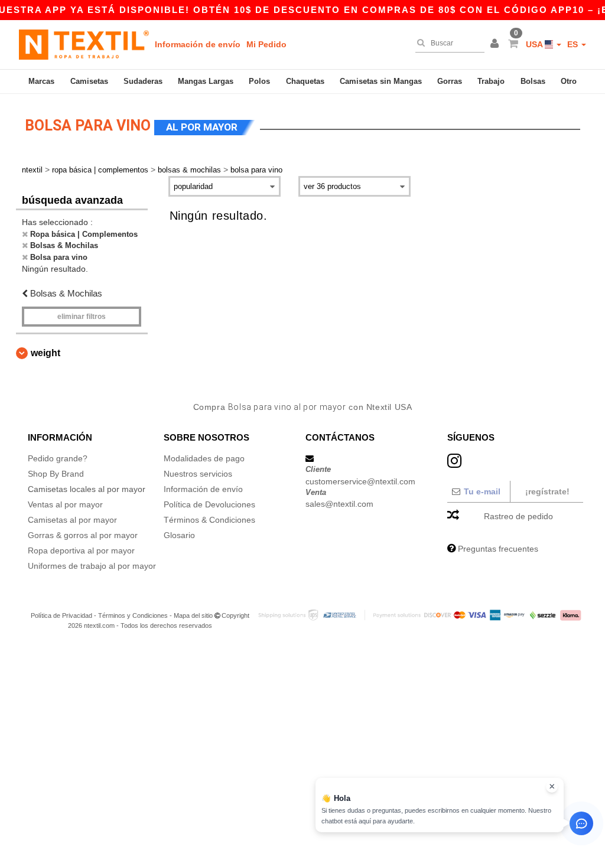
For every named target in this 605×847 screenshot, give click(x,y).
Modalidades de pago (204, 458)
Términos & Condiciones (209, 520)
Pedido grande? (57, 458)
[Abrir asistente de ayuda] (581, 823)
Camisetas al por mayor (72, 520)
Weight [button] (45, 353)
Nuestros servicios (198, 473)
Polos (259, 81)
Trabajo (491, 81)
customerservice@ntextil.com (360, 481)
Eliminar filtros (81, 316)
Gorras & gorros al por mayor (83, 535)
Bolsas (533, 81)
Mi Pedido (266, 44)
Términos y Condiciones (133, 615)
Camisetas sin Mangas (381, 81)
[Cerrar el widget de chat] (552, 787)
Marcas (41, 81)
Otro (569, 81)
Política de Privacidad (61, 615)
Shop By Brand (56, 473)
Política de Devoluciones (209, 504)
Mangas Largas (205, 81)
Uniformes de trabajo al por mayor (92, 566)
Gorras (449, 81)
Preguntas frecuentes (498, 548)
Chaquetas (305, 81)
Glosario (179, 535)
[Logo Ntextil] (84, 44)
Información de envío (197, 44)
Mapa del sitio (193, 615)
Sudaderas (142, 81)
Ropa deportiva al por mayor (81, 550)
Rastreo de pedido (518, 516)
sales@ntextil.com (339, 504)
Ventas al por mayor (65, 504)
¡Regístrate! (547, 491)
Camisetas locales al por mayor (86, 489)
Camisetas (89, 81)
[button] (496, 44)
